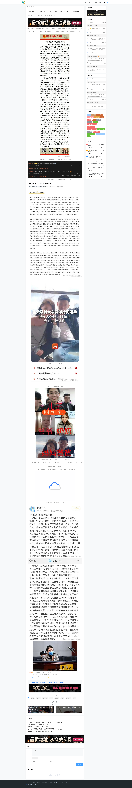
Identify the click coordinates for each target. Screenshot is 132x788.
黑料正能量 (90, 131)
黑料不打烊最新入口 (91, 126)
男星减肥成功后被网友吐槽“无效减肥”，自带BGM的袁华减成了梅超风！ (45, 729)
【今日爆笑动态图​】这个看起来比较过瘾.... (38, 724)
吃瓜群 (62, 698)
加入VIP (100, 2)
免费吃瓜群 (97, 117)
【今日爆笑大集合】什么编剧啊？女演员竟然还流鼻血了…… (43, 728)
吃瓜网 (90, 2)
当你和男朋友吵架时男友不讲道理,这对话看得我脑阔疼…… (42, 731)
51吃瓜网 (38, 698)
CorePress (56, 782)
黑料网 (74, 698)
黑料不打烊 (96, 122)
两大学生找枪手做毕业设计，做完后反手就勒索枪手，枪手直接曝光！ (45, 722)
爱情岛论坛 (68, 698)
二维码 (56, 704)
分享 (53, 704)
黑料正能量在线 (97, 131)
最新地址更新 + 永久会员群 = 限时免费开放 (38, 726)
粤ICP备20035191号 (31, 784)
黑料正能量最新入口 (91, 134)
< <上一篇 (30, 711)
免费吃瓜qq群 (100, 114)
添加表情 (35, 757)
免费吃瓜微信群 (90, 117)
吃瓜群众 (99, 119)
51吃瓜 (95, 2)
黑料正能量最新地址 (101, 134)
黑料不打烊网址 (101, 129)
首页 (86, 2)
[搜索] (104, 2)
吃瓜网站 (56, 698)
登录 (108, 2)
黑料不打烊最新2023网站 (92, 124)
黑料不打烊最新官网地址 (92, 129)
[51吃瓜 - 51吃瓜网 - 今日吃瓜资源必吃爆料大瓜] (23, 2)
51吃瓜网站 (45, 698)
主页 (29, 6)
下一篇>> (80, 711)
